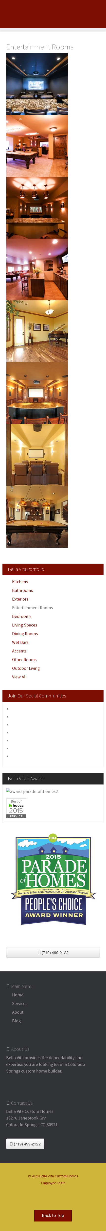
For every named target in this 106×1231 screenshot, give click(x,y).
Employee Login (53, 1183)
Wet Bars (20, 642)
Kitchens (20, 582)
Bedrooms (22, 616)
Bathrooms (22, 590)
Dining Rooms (25, 634)
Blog (16, 1021)
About (17, 1012)
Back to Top (53, 1215)
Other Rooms (24, 660)
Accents (19, 651)
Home (17, 995)
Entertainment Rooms (32, 608)
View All (19, 677)
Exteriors (20, 599)
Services (19, 1004)
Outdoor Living (26, 668)
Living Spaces (24, 625)
